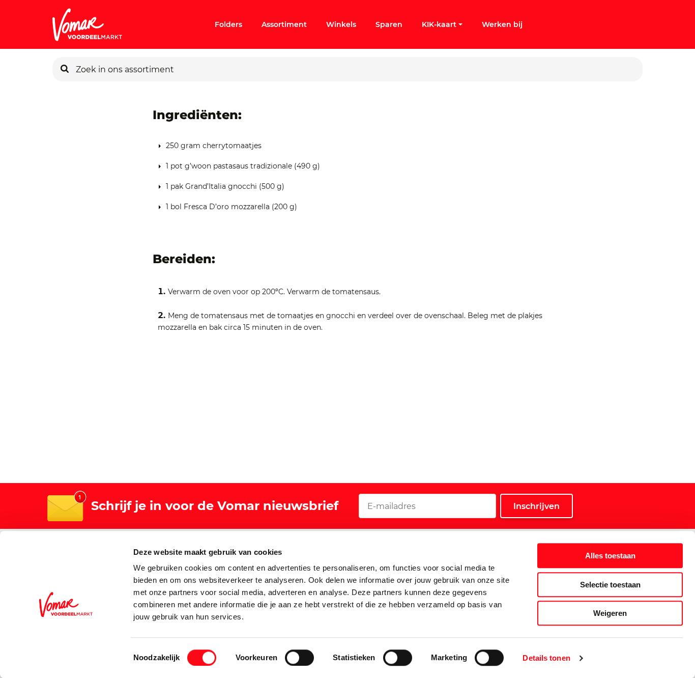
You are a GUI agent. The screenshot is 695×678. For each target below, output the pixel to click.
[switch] (299, 657)
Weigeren (610, 613)
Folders (228, 24)
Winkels (341, 24)
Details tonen (546, 658)
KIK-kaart (439, 24)
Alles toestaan (610, 555)
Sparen (388, 24)
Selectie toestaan (610, 584)
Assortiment (284, 24)
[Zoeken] (64, 69)
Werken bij (502, 24)
